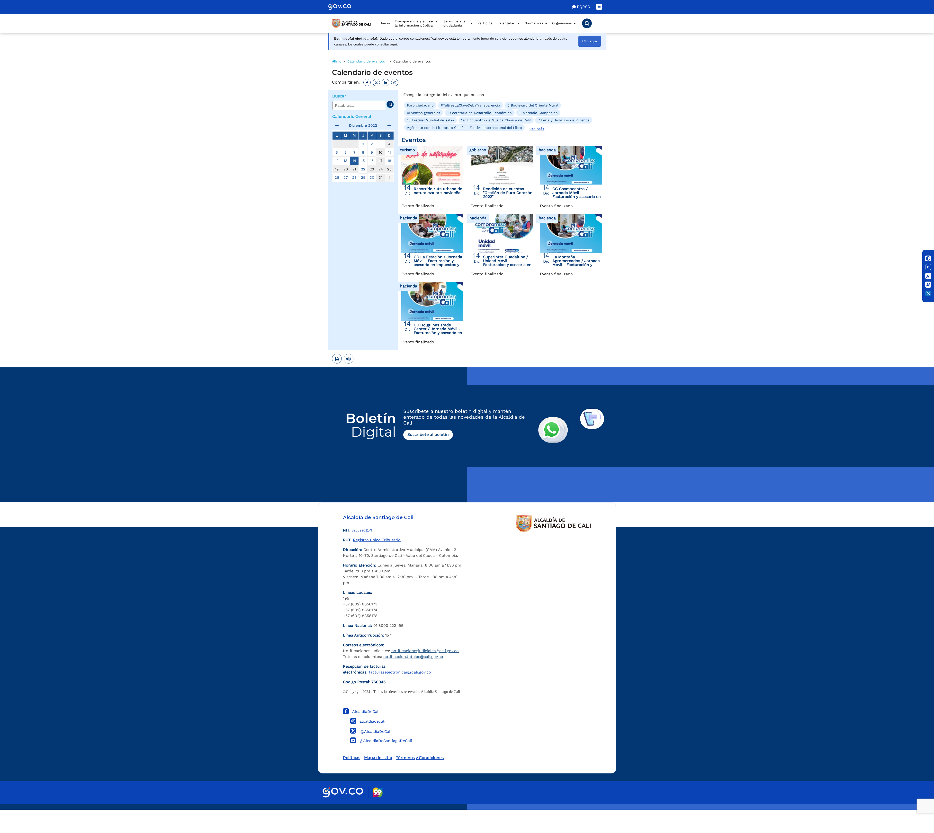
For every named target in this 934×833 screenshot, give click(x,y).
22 (363, 169)
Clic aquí (589, 41)
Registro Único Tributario (377, 540)
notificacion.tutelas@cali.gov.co (413, 656)
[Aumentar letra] (928, 284)
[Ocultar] (928, 293)
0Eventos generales (423, 113)
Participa (485, 23)
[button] (587, 23)
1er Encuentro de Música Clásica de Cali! (496, 120)
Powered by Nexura (916, 807)
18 (389, 161)
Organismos (562, 23)
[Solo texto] (928, 267)
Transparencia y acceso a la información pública (416, 23)
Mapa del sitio (378, 757)
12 (337, 161)
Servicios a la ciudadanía (454, 23)
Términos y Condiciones (420, 757)
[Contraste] (928, 258)
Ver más (536, 129)
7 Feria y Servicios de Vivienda (564, 120)
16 (372, 161)
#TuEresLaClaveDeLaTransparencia (470, 105)
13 (345, 161)
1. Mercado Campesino (538, 113)
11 (389, 152)
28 (354, 177)
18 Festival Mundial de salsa (430, 120)
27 (345, 177)
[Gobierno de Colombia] (344, 7)
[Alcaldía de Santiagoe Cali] (351, 23)
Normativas (533, 23)
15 (363, 161)
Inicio (385, 23)
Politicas (351, 757)
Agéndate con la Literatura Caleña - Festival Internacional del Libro (464, 127)
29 (363, 177)
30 (372, 177)
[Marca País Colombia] (377, 792)
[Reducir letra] (928, 276)
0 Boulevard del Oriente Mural (532, 105)
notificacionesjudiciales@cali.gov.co (425, 650)
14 (354, 161)
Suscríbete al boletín (428, 434)
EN (599, 6)
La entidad (506, 23)
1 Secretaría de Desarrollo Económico (479, 113)
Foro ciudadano (420, 105)
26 (337, 177)
